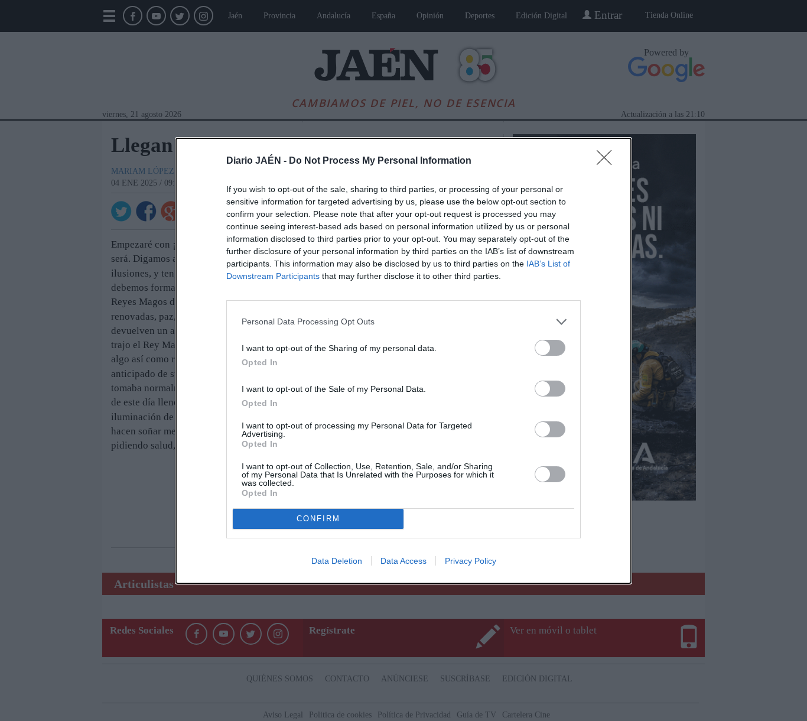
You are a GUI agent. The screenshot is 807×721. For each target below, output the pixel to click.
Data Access (403, 561)
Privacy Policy (470, 561)
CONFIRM (318, 518)
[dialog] (403, 360)
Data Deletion (336, 561)
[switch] (550, 348)
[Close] (608, 161)
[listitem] (403, 322)
